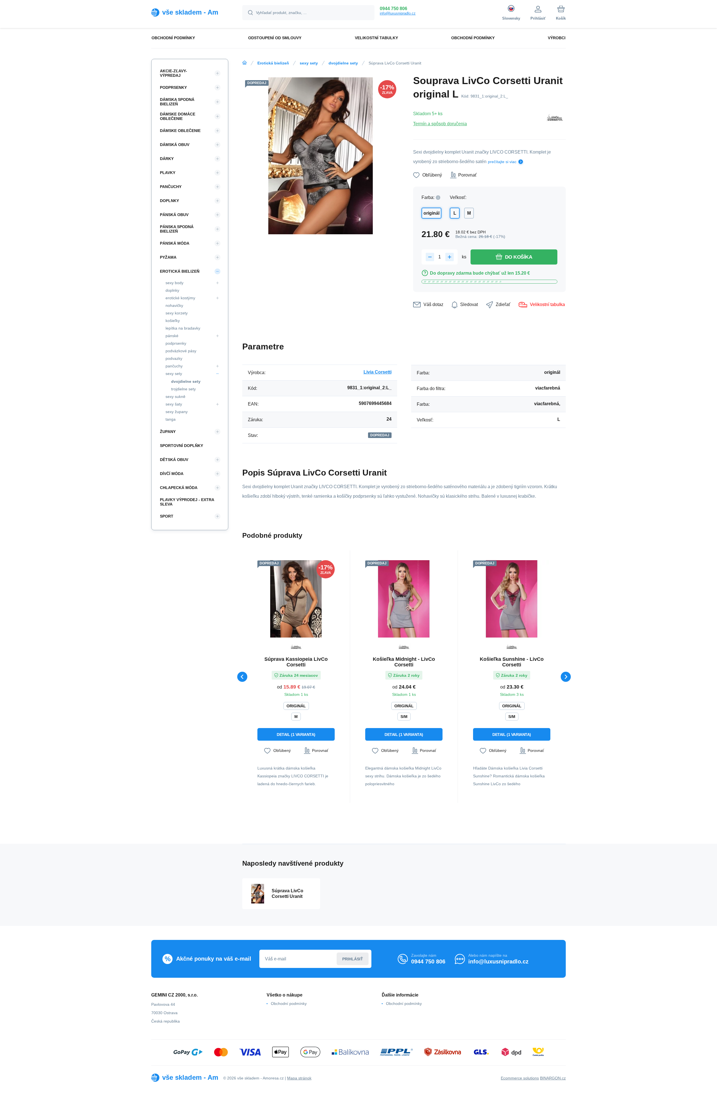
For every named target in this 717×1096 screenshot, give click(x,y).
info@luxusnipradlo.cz (398, 13)
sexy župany (177, 411)
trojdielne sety (183, 389)
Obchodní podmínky (289, 1003)
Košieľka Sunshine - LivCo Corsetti (512, 662)
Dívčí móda (171, 473)
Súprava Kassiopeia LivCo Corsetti (296, 662)
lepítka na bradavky (183, 328)
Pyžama (168, 257)
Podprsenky (173, 87)
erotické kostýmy (180, 298)
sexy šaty (174, 404)
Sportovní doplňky (181, 445)
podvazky (174, 358)
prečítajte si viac (502, 161)
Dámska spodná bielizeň (177, 101)
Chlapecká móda (178, 487)
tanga (171, 419)
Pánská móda (174, 243)
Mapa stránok (299, 1078)
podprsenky (176, 343)
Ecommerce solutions (520, 1078)
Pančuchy (170, 186)
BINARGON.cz (553, 1078)
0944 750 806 (393, 8)
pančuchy (174, 366)
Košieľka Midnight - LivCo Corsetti (404, 662)
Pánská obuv (174, 214)
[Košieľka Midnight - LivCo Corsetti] (404, 599)
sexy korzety (177, 313)
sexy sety (309, 63)
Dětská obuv (174, 459)
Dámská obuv (174, 144)
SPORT (166, 516)
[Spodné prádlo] (244, 63)
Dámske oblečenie (180, 130)
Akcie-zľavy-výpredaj (173, 73)
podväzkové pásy (181, 351)
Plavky (167, 172)
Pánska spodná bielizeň (177, 228)
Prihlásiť (352, 959)
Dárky (167, 158)
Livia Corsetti (378, 372)
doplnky (172, 290)
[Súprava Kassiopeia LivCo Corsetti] (296, 599)
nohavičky (174, 305)
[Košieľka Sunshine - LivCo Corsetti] (511, 599)
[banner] (189, 12)
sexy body (174, 283)
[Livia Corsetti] (555, 118)
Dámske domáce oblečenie (177, 116)
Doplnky (169, 200)
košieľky (173, 320)
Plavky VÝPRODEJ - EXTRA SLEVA (187, 501)
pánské (172, 335)
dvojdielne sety (343, 63)
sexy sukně (175, 396)
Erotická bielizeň (273, 63)
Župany (168, 431)
